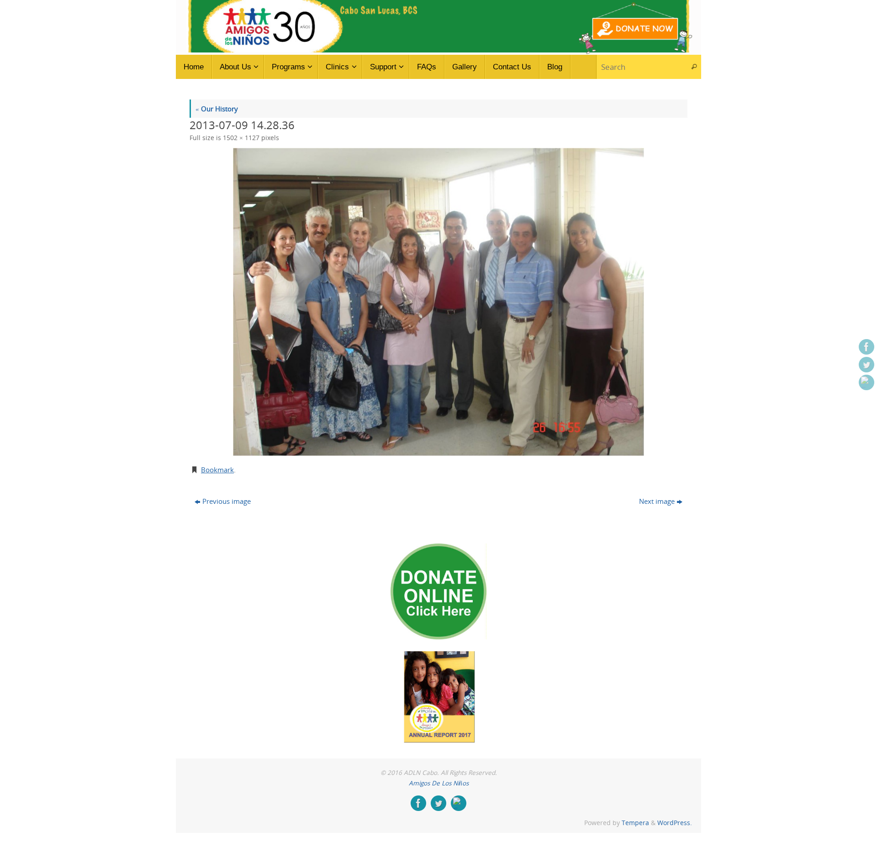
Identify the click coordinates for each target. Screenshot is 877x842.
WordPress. (674, 823)
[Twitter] (866, 364)
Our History (216, 108)
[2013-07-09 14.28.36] (438, 302)
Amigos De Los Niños (439, 783)
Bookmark (217, 469)
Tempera (635, 823)
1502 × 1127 (241, 138)
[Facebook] (866, 347)
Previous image (226, 501)
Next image (657, 501)
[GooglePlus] (866, 382)
